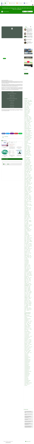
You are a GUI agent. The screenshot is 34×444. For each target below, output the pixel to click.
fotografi (25, 150)
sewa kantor (26, 235)
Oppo (25, 249)
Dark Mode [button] (32, 5)
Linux (29, 200)
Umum (25, 129)
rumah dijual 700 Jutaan (27, 213)
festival (31, 170)
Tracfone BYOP (26, 257)
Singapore (25, 122)
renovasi (25, 352)
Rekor (25, 311)
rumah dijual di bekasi (27, 270)
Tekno (30, 256)
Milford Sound (26, 248)
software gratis (28, 150)
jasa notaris (29, 343)
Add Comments (30, 11)
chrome (30, 207)
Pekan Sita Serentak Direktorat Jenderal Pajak (28, 419)
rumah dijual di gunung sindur (27, 366)
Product (31, 121)
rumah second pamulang (27, 381)
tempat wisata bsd (26, 271)
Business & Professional (27, 107)
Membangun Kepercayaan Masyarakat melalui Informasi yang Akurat (29, 421)
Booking (29, 278)
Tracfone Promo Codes (29, 135)
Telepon (30, 323)
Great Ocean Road (26, 243)
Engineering (28, 102)
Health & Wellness (26, 109)
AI (31, 271)
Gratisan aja (27, 242)
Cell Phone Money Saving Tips (27, 157)
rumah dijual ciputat (26, 358)
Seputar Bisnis (26, 317)
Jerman (25, 199)
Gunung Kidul (30, 243)
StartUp (25, 323)
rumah (30, 352)
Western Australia (26, 329)
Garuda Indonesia (26, 220)
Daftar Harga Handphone (27, 284)
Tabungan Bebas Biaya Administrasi (28, 128)
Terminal (25, 324)
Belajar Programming (26, 276)
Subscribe (26, 73)
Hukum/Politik (30, 292)
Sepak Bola (30, 316)
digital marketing (26, 264)
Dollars (30, 284)
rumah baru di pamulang (27, 269)
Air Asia (27, 172)
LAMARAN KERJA (26, 297)
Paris (29, 249)
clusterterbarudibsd (26, 208)
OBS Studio (27, 304)
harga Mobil (28, 229)
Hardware (31, 291)
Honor (25, 292)
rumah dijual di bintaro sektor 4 (27, 359)
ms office (27, 192)
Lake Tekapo (30, 221)
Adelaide (29, 215)
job (28, 344)
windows (29, 122)
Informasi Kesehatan (30, 101)
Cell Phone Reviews (26, 142)
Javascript (26, 121)
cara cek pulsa (26, 206)
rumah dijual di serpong (27, 234)
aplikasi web (28, 121)
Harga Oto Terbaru (26, 186)
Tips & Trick (28, 170)
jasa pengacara (26, 344)
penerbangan (26, 123)
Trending (30, 100)
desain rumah (26, 144)
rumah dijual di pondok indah (27, 373)
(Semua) (29, 271)
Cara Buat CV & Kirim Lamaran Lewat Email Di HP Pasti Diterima (19, 148)
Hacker (28, 291)
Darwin (25, 185)
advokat (31, 329)
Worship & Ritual (26, 179)
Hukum (27, 292)
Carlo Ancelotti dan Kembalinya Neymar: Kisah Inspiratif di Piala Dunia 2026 (28, 412)
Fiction (25, 158)
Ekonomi (25, 102)
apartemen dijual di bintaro (27, 331)
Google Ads (26, 290)
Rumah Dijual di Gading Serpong (28, 312)
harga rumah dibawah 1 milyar (27, 171)
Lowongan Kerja (26, 299)
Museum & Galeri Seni (27, 201)
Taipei (30, 255)
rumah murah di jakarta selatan (27, 380)
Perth (25, 250)
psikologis (29, 351)
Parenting (30, 305)
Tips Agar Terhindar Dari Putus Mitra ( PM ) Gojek (19, 155)
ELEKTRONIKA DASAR (27, 285)
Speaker (28, 322)
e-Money (30, 208)
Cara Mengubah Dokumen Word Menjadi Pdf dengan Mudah (12, 156)
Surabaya (25, 170)
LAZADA (29, 297)
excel (29, 264)
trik (27, 122)
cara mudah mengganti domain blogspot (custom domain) (5, 156)
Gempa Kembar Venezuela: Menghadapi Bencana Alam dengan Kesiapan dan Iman (28, 424)
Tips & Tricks (29, 143)
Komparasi (30, 199)
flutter (28, 129)
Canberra (25, 241)
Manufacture (26, 187)
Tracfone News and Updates (27, 164)
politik (26, 351)
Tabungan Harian (26, 114)
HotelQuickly (30, 220)
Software (31, 177)
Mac (28, 299)
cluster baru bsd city (26, 263)
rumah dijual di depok (26, 194)
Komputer (25, 200)
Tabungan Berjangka (26, 178)
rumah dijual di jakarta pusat (27, 367)
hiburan (30, 229)
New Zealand (29, 187)
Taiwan (25, 256)
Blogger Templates (26, 278)
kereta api (25, 345)
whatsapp (29, 235)
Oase (31, 248)
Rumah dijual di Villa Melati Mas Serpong (27, 313)
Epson (30, 285)
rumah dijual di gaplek (27, 365)
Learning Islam (26, 101)
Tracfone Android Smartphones (27, 163)
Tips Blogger (28, 324)
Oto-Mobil (27, 222)
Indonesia (29, 123)
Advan (25, 236)
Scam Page (26, 316)
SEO (31, 187)
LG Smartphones (26, 298)
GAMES (28, 241)
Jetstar (27, 199)
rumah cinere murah (26, 353)
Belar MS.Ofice (26, 277)
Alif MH (8, 441)
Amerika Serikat (28, 236)
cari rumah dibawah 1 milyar (27, 228)
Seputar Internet (26, 143)
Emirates (27, 185)
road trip (29, 192)
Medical (29, 116)
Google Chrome (28, 290)
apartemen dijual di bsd (27, 137)
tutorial (29, 109)
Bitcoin (29, 277)
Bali (28, 165)
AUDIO (25, 172)
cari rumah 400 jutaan (27, 207)
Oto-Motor (26, 135)
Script (28, 316)
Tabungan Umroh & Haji (27, 255)
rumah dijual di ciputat (27, 193)
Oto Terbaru (28, 158)
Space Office (26, 322)
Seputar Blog (28, 177)
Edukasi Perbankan (29, 130)
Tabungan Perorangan (27, 115)
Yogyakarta (29, 179)
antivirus (27, 330)
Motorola (29, 248)
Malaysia (29, 151)
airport (25, 330)
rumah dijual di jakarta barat (27, 214)
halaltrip (25, 229)
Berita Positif (26, 100)
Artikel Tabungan (26, 165)
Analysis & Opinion (26, 116)
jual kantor (31, 344)
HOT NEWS (26, 291)
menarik (30, 180)
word (30, 235)
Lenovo (28, 200)
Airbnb (29, 172)
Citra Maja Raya (26, 283)
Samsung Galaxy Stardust (27, 315)
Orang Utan (27, 249)
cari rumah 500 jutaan (27, 262)
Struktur (27, 323)
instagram (27, 180)
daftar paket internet (26, 338)
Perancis (25, 177)
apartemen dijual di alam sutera (27, 136)
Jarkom (25, 221)
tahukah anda (26, 215)
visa (29, 194)
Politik (26, 250)
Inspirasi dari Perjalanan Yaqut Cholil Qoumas (28, 414)
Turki (28, 257)
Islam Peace (26, 108)
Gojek (25, 242)
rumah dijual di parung (27, 372)
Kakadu (27, 221)
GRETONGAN (30, 241)
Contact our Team (27, 441)
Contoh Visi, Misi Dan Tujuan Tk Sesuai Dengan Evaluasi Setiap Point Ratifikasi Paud (12, 148)
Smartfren (30, 201)
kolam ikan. (28, 345)
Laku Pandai (29, 298)
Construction (29, 283)
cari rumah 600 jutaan (27, 227)
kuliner (25, 156)
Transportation (30, 178)
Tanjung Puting (28, 256)
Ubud (30, 257)
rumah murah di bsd (26, 379)
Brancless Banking (26, 151)
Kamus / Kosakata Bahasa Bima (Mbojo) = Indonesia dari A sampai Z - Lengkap (29, 37)
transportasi (26, 130)
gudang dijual (26, 343)
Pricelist (29, 250)
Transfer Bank (28, 149)
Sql (30, 322)
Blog (30, 277)
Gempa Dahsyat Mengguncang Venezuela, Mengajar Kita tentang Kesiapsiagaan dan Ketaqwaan (28, 426)
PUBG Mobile (27, 305)
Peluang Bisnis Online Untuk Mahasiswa (5, 147)
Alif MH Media (6, 136)
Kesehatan (30, 186)
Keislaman (31, 165)
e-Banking (31, 137)
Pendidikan (26, 149)
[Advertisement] (17, 19)
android (28, 108)
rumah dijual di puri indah (27, 374)
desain (25, 180)
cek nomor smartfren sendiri (27, 337)
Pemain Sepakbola (26, 306)
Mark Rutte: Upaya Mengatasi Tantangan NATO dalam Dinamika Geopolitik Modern (28, 417)
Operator (30, 304)
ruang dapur (28, 352)
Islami (28, 100)
